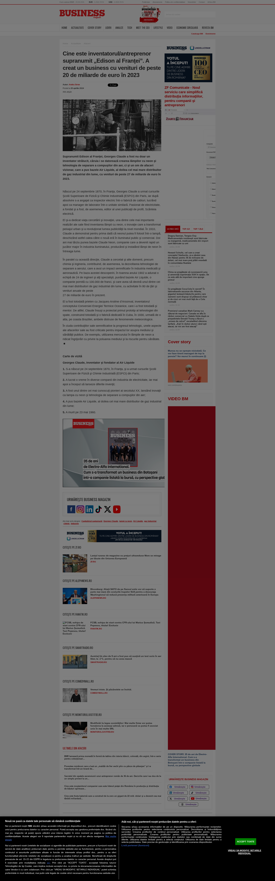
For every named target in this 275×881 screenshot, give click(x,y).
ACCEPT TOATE (245, 841)
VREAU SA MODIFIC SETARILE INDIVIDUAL (244, 851)
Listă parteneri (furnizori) (135, 845)
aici (48, 863)
